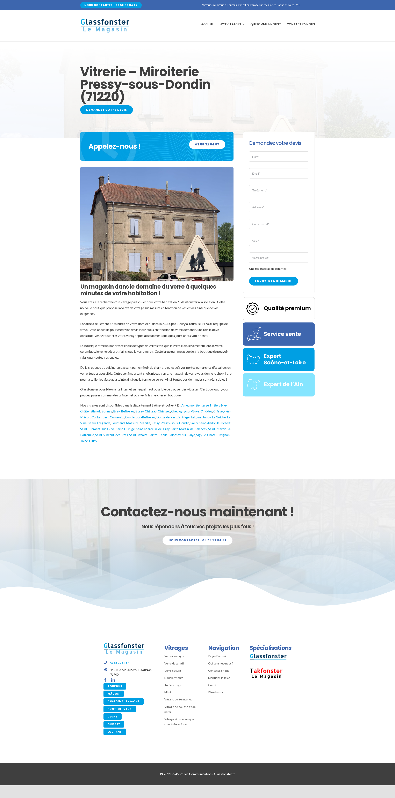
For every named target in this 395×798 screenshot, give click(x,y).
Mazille (144, 423)
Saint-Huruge (125, 429)
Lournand (118, 423)
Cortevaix (117, 417)
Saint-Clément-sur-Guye (97, 429)
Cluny (93, 441)
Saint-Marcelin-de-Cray (153, 429)
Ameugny (187, 405)
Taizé (84, 441)
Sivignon (224, 435)
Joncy (207, 417)
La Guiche (219, 417)
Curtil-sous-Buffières (140, 417)
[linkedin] (113, 680)
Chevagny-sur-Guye (185, 411)
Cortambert (100, 417)
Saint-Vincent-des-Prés (111, 435)
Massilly (132, 423)
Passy (155, 423)
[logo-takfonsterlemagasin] (266, 669)
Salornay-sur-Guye (182, 435)
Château (151, 411)
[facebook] (105, 680)
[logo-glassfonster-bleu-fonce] (268, 655)
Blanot (95, 411)
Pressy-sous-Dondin (175, 423)
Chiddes (206, 411)
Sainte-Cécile (158, 435)
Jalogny (196, 417)
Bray (116, 411)
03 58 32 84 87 (119, 662)
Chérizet (164, 411)
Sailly (194, 423)
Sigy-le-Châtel (206, 435)
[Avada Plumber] (105, 20)
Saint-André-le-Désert (214, 423)
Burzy (139, 411)
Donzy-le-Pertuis (168, 417)
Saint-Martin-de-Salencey (189, 429)
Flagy (185, 417)
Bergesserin (204, 405)
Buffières (127, 411)
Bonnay (106, 411)
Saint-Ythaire (138, 435)
